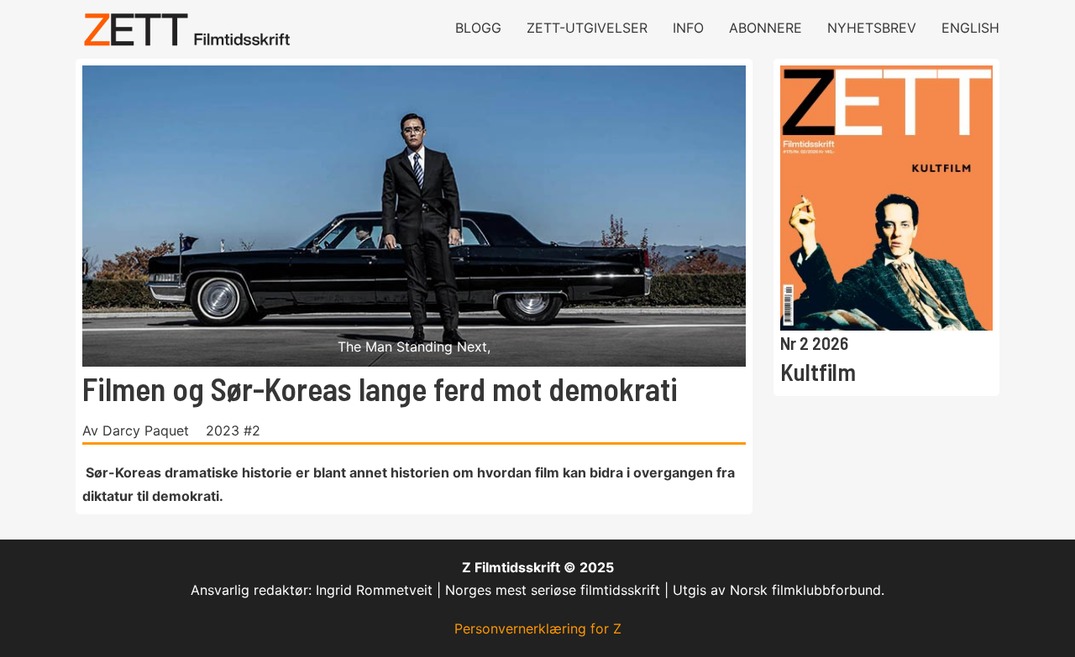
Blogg (478, 27)
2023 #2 (233, 430)
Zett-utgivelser (587, 27)
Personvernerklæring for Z (537, 628)
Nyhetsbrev (871, 27)
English (970, 27)
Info (688, 27)
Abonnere (765, 27)
